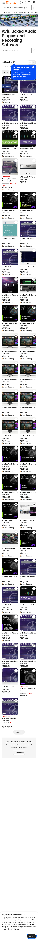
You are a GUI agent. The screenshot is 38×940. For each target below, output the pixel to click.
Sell (23, 2)
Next (17, 732)
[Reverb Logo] (11, 2)
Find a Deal (6, 12)
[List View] (33, 62)
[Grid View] (30, 62)
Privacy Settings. (13, 929)
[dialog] (19, 926)
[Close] (33, 67)
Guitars (14, 12)
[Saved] (29, 2)
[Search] (33, 7)
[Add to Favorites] (14, 62)
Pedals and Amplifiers (26, 12)
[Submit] (34, 50)
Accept (31, 936)
